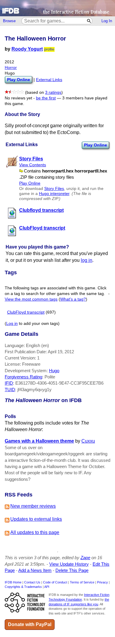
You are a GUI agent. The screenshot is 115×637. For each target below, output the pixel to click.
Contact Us (32, 582)
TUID (10, 389)
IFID (9, 383)
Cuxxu (88, 441)
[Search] (89, 21)
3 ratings (53, 92)
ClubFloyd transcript (26, 312)
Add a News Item (35, 570)
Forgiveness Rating (23, 376)
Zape (85, 557)
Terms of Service (82, 582)
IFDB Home (13, 582)
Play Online (95, 145)
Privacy (102, 582)
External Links (49, 80)
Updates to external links (36, 519)
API (46, 586)
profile (49, 49)
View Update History (69, 564)
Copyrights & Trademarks (23, 586)
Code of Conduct (55, 582)
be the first (46, 98)
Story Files (54, 188)
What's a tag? (73, 299)
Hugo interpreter (54, 193)
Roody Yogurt (27, 48)
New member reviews (33, 506)
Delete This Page (71, 570)
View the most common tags (31, 299)
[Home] (57, 8)
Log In (106, 21)
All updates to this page (34, 532)
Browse (9, 21)
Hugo (54, 370)
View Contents (32, 165)
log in (86, 260)
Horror (11, 67)
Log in (12, 323)
